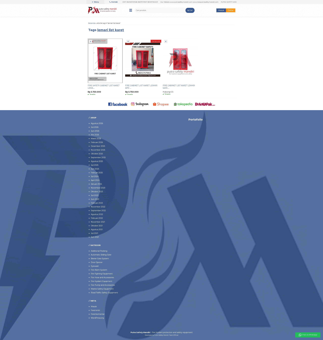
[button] (189, 10)
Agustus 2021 (97, 229)
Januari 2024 (96, 184)
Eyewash (95, 266)
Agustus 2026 (97, 123)
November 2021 (98, 222)
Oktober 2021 (97, 226)
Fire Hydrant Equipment (101, 281)
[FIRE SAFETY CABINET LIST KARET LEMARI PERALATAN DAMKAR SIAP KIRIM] (105, 60)
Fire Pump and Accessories (103, 285)
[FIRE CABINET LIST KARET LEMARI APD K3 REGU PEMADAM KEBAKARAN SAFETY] (142, 60)
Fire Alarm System (99, 270)
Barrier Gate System (100, 258)
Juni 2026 (95, 131)
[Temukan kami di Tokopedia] (183, 104)
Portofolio (195, 119)
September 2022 (98, 210)
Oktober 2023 (97, 191)
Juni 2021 (95, 237)
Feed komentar (98, 314)
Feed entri (95, 310)
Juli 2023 (94, 195)
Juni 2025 (95, 169)
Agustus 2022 (97, 214)
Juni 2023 (95, 199)
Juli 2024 (95, 176)
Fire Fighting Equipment (102, 274)
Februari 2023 (97, 203)
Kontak (114, 2)
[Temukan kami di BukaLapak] (205, 104)
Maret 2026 (96, 138)
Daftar (230, 10)
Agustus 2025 (97, 161)
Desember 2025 (98, 146)
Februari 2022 (97, 218)
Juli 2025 (94, 165)
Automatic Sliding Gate (101, 255)
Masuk (221, 10)
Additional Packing (99, 251)
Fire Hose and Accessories (102, 277)
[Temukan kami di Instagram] (139, 104)
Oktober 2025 (97, 154)
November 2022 (98, 207)
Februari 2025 (97, 173)
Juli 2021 (94, 233)
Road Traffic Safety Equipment (104, 293)
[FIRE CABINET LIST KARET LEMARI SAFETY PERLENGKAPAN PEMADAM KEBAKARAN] (180, 60)
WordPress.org (97, 318)
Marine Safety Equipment (102, 289)
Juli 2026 (94, 127)
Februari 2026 (97, 142)
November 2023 (98, 188)
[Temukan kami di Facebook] (118, 104)
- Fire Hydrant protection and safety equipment (162, 332)
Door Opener (96, 262)
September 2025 (98, 157)
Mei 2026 (95, 135)
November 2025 (98, 150)
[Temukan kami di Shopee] (161, 104)
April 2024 (95, 180)
